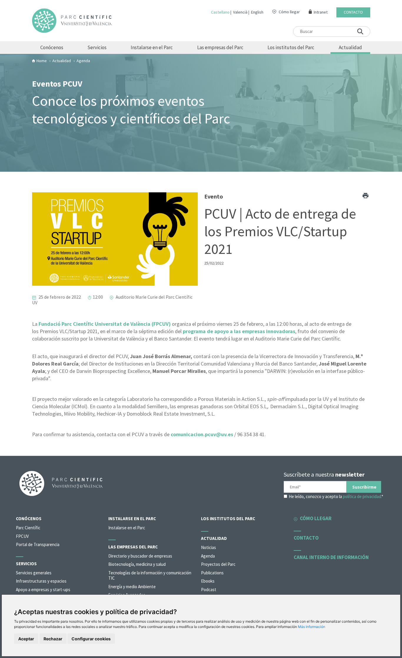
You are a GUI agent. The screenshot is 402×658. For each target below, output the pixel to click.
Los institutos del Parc (291, 47)
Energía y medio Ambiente (132, 586)
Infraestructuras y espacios (41, 581)
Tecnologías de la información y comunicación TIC (149, 575)
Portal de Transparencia (37, 544)
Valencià (240, 12)
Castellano (220, 12)
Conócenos (51, 47)
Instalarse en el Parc (152, 47)
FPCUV (22, 536)
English (257, 12)
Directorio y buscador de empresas (140, 556)
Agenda (208, 556)
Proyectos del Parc (218, 564)
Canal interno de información (331, 557)
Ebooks (208, 581)
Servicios (97, 47)
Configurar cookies (91, 638)
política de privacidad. (362, 496)
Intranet (321, 12)
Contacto (353, 12)
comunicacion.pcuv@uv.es (202, 434)
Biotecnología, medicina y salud (137, 564)
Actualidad (350, 47)
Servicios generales (34, 573)
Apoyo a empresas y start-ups (43, 589)
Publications (212, 573)
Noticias (208, 547)
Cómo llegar (289, 11)
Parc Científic (28, 527)
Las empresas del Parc (220, 47)
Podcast (208, 589)
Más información (311, 626)
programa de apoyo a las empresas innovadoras (239, 331)
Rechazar (53, 638)
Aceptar (26, 638)
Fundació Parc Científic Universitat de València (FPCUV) (105, 323)
